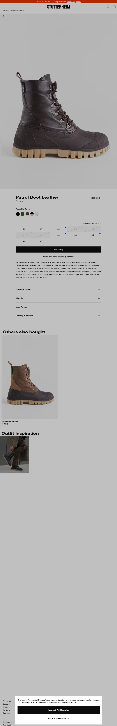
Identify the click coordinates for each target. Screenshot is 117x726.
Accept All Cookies (58, 710)
